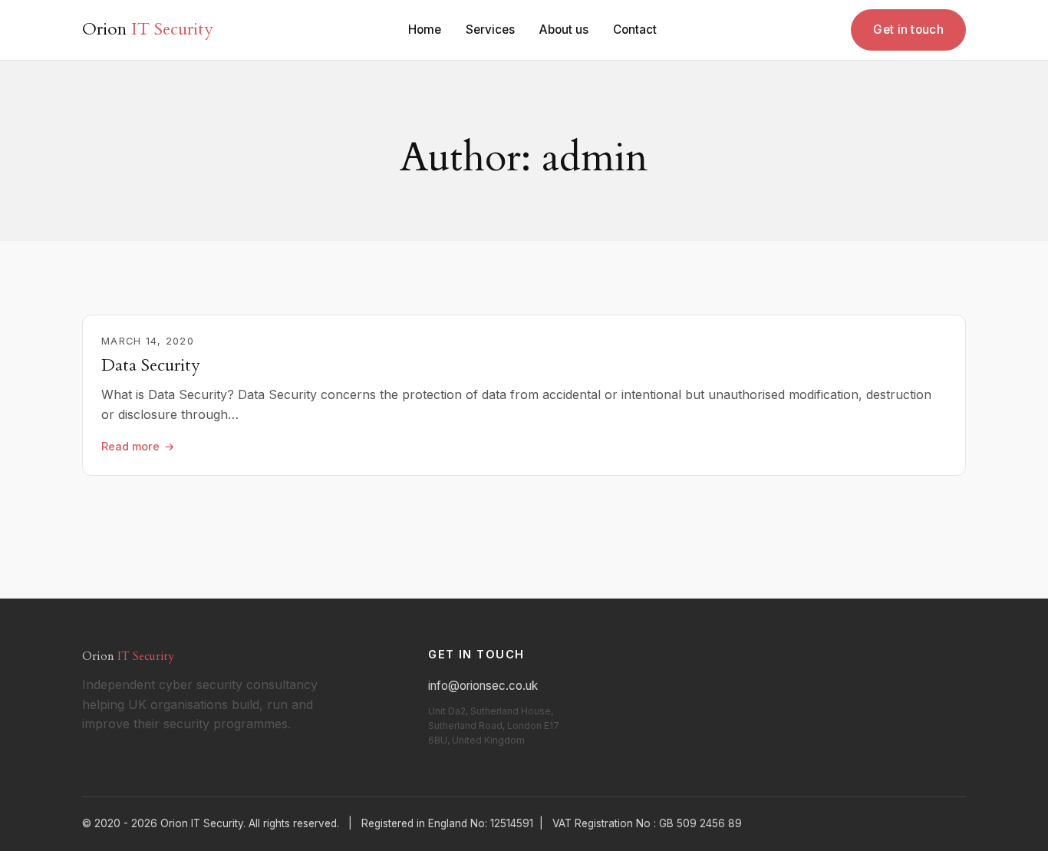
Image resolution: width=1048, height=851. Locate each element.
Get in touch (908, 29)
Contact (635, 29)
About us (563, 29)
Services (490, 29)
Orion (147, 29)
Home (424, 29)
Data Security (150, 365)
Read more (130, 446)
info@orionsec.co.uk (483, 685)
